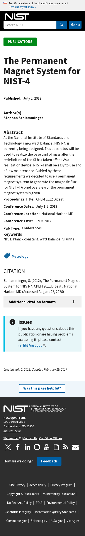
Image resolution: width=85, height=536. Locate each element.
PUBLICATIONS (20, 41)
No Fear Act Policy (19, 503)
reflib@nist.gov (30, 345)
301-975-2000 (11, 431)
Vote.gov (73, 521)
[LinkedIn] (27, 447)
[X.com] (8, 447)
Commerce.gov (16, 521)
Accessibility (37, 485)
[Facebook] (18, 447)
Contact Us (30, 438)
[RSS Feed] (66, 447)
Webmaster (11, 438)
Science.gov (39, 521)
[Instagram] (37, 447)
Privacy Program (61, 485)
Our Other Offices (50, 438)
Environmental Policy (60, 503)
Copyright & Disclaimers (23, 494)
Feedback (49, 461)
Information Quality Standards (55, 512)
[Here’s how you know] (42, 5)
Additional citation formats (32, 301)
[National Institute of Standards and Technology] (34, 408)
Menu (75, 24)
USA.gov (57, 521)
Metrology (20, 256)
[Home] (17, 16)
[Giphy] (56, 447)
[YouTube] (46, 447)
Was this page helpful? (42, 388)
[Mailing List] (75, 447)
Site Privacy (17, 485)
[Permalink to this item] (23, 113)
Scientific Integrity (18, 512)
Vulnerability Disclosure (59, 494)
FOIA (39, 503)
